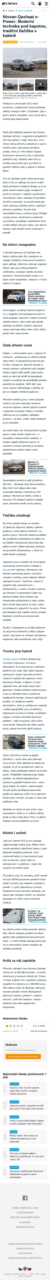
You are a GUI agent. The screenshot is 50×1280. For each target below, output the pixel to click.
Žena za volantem (25, 11)
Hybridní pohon (10, 659)
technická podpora (25, 1212)
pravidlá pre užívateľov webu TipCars (25, 1257)
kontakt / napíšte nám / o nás (25, 1207)
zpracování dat (25, 1253)
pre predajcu (25, 1222)
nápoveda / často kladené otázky (25, 1217)
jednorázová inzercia (25, 1227)
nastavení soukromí (25, 1248)
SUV (5, 314)
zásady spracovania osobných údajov (25, 1243)
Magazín (11, 11)
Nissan (6, 569)
